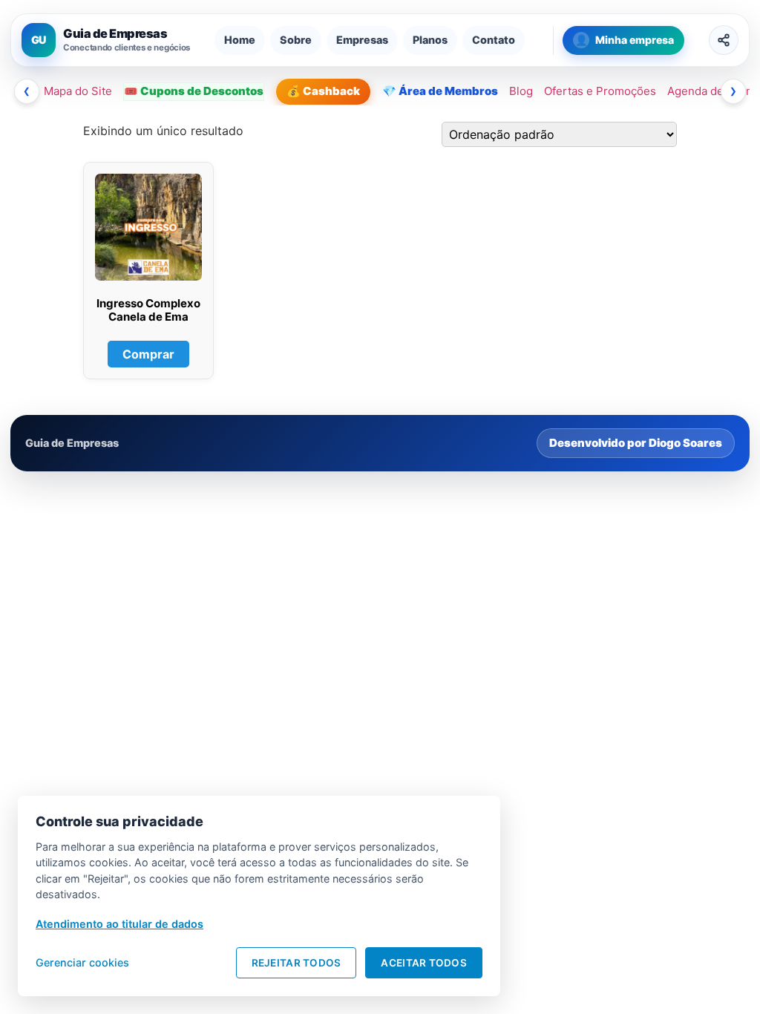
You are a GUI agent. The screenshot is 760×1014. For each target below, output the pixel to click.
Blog (521, 91)
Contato (493, 39)
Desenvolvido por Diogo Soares (635, 443)
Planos (430, 39)
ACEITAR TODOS (424, 963)
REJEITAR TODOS (296, 963)
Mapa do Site (78, 91)
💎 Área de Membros (440, 91)
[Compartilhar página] (723, 40)
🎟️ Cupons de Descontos (193, 91)
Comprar (148, 354)
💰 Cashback (323, 91)
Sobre (296, 39)
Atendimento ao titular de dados (119, 923)
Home (239, 39)
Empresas (362, 39)
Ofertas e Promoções (600, 91)
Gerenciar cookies (82, 962)
